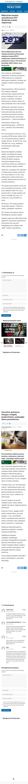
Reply (24, 609)
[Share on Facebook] (5, 27)
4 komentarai (4, 428)
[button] (7, 27)
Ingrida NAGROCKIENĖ (6, 427)
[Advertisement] (14, 254)
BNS (2, 30)
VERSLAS (12, 30)
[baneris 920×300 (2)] (14, 69)
